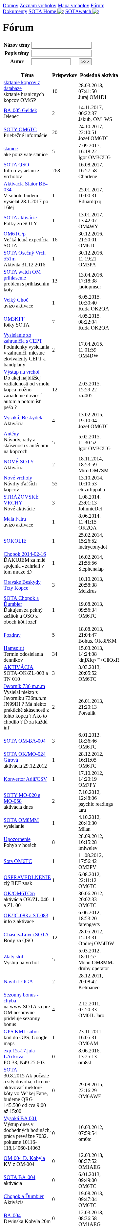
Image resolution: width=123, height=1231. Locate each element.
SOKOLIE (15, 541)
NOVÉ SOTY (19, 461)
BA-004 (12, 1215)
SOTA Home (43, 11)
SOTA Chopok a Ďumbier (21, 601)
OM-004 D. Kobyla (24, 1158)
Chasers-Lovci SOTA (26, 934)
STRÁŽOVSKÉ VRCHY (21, 499)
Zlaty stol (13, 956)
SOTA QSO (16, 164)
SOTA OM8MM (21, 820)
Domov (10, 5)
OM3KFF (14, 319)
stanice (11, 148)
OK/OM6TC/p (19, 893)
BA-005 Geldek (20, 110)
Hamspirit (14, 648)
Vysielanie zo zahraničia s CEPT (23, 338)
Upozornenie (17, 839)
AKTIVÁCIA (18, 667)
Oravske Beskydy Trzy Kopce (22, 585)
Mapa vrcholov (73, 5)
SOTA (10, 1069)
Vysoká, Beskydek (23, 417)
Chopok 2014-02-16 (25, 554)
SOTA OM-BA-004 (25, 741)
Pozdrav (12, 635)
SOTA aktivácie (20, 217)
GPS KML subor (21, 1031)
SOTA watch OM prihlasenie (22, 275)
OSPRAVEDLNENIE (27, 877)
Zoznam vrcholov (38, 5)
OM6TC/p (15, 233)
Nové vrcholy (18, 477)
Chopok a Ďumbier (24, 1196)
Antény (11, 433)
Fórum (97, 5)
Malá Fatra (15, 519)
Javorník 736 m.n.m (24, 686)
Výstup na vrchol (21, 372)
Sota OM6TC (18, 861)
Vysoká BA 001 (20, 1118)
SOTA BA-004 (19, 1177)
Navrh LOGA (18, 981)
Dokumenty (15, 11)
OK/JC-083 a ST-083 (26, 915)
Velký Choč (16, 300)
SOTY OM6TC (20, 129)
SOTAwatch (78, 11)
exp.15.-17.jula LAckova (19, 1053)
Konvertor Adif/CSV (25, 779)
